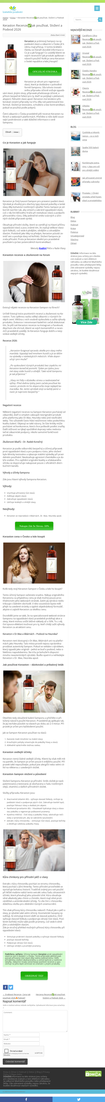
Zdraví (74, 243)
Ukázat (16, 132)
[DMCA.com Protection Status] (93, 1075)
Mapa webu (16, 1074)
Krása (12, 17)
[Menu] (97, 8)
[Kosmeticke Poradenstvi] (13, 13)
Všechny (74, 239)
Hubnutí (74, 224)
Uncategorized (77, 235)
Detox (73, 221)
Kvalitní (42, 248)
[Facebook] (5, 987)
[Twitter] (10, 987)
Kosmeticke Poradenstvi (16, 1092)
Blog (73, 217)
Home (5, 17)
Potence (74, 232)
